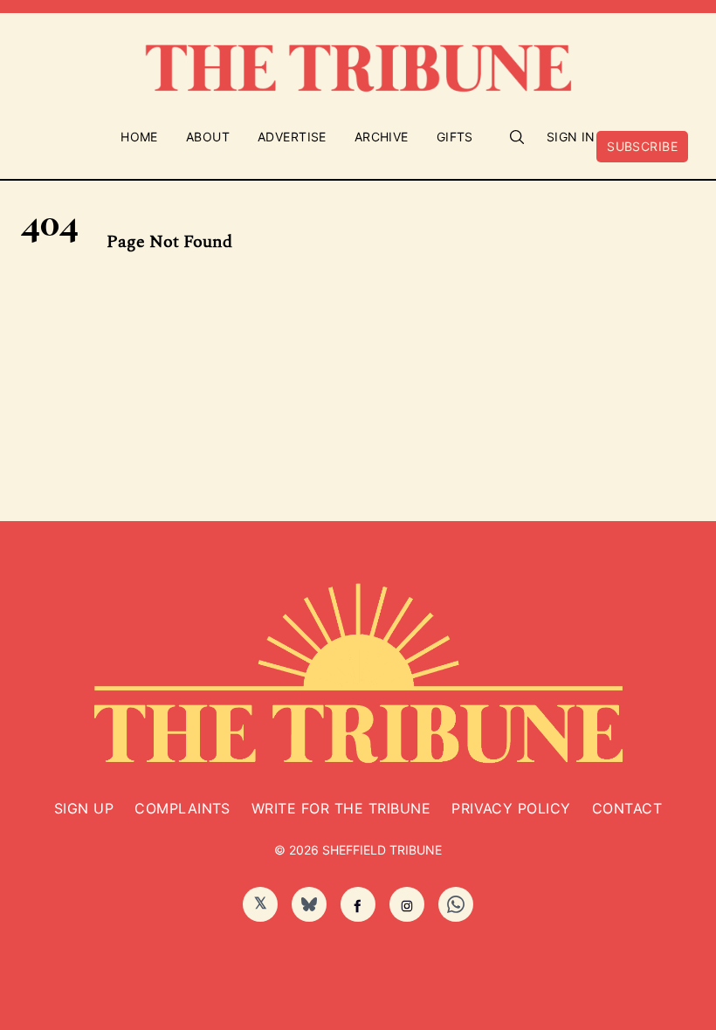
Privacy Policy (511, 808)
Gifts (455, 136)
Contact (627, 808)
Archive (382, 136)
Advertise (292, 136)
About (208, 136)
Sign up (84, 808)
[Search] (517, 137)
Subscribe (642, 146)
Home (139, 136)
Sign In (571, 136)
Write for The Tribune (340, 808)
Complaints (182, 808)
